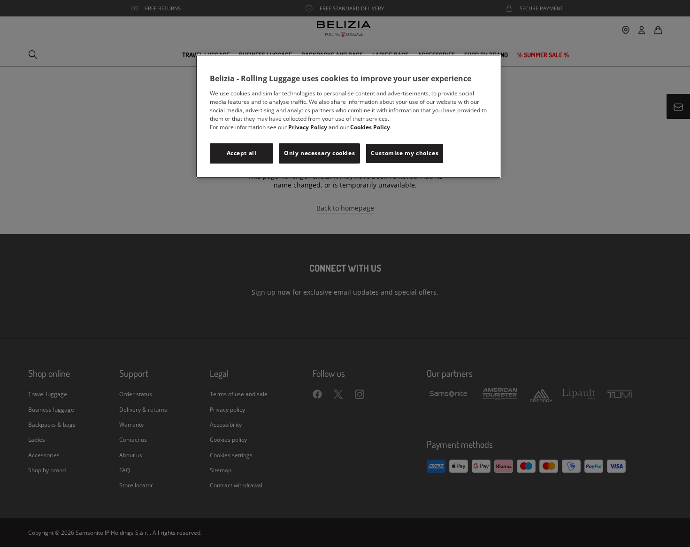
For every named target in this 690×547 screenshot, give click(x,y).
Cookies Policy (370, 127)
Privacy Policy (307, 127)
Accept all (242, 153)
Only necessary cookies (319, 153)
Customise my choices (404, 153)
